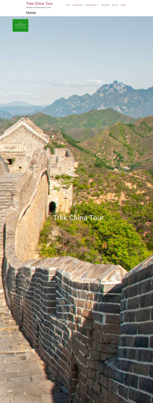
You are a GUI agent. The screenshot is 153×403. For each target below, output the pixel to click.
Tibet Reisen (105, 5)
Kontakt (123, 5)
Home (68, 5)
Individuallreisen (90, 5)
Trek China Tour (39, 3)
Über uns (115, 5)
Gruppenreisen (78, 5)
